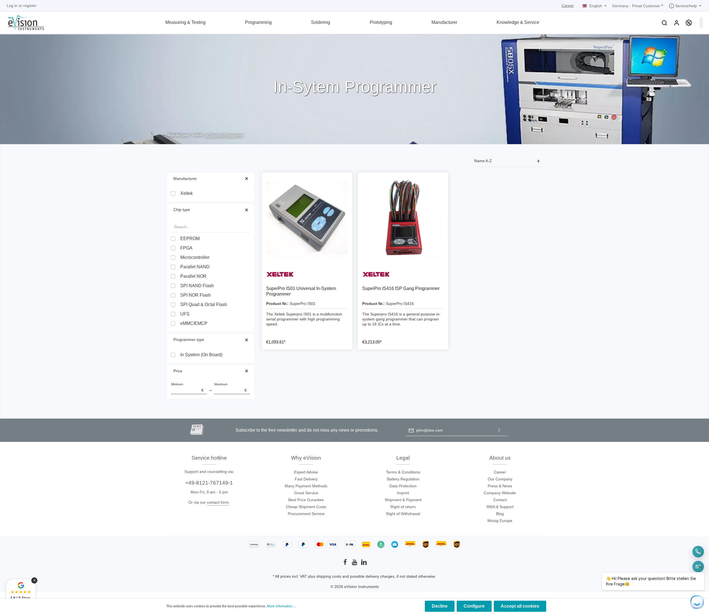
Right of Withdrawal (403, 513)
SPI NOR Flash (195, 295)
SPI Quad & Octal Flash (203, 304)
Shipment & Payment (403, 500)
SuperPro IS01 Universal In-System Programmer (301, 291)
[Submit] (499, 430)
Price (177, 371)
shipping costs (328, 576)
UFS (184, 314)
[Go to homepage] (23, 22)
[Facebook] (345, 564)
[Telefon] (698, 551)
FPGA (186, 248)
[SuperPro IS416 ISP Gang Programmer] (403, 218)
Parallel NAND (195, 266)
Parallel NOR (193, 276)
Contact (500, 500)
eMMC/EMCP (193, 323)
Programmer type (188, 339)
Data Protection (403, 486)
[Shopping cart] (701, 22)
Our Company (500, 479)
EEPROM (190, 238)
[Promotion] (688, 22)
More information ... (281, 606)
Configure (474, 606)
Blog (500, 513)
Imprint (403, 493)
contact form (218, 502)
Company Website (500, 493)
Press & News (500, 486)
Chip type (181, 209)
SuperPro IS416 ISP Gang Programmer (401, 288)
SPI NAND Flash (197, 285)
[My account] (676, 22)
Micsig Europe (499, 520)
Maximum (230, 388)
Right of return (403, 507)
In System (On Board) (201, 354)
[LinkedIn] (364, 564)
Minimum (187, 388)
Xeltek (186, 193)
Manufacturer (185, 178)
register (30, 5)
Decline (440, 606)
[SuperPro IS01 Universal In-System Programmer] (307, 218)
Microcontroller (194, 257)
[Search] (664, 22)
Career (568, 5)
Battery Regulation (403, 479)
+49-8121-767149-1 (209, 483)
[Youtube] (355, 564)
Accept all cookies (520, 606)
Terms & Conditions (403, 472)
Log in (12, 5)
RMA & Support (500, 507)
